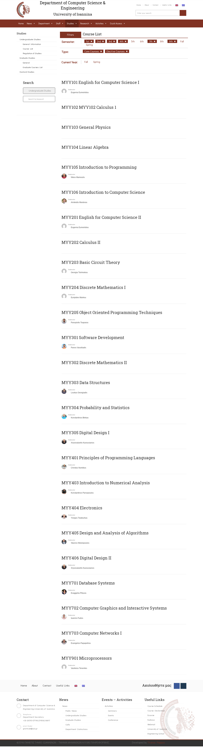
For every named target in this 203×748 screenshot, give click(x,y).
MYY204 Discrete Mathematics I (94, 287)
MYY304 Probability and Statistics (96, 407)
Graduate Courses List (33, 67)
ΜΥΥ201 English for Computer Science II (101, 217)
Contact (155, 5)
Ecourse (150, 715)
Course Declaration (156, 710)
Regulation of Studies (32, 53)
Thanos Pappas (156, 742)
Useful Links (166, 5)
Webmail (151, 724)
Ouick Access (116, 23)
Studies (70, 23)
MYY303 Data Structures (86, 382)
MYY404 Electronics (82, 507)
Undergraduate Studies (30, 39)
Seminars (112, 710)
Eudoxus (151, 719)
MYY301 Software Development (93, 337)
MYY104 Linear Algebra (85, 147)
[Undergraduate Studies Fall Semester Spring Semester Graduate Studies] (39, 91)
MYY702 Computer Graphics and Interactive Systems (114, 608)
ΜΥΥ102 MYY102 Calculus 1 (89, 107)
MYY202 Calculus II (81, 242)
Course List (28, 48)
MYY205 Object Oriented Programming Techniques (112, 312)
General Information (32, 44)
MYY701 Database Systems (88, 583)
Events (111, 715)
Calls (67, 724)
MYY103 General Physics (86, 127)
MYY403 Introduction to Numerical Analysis (106, 482)
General (26, 62)
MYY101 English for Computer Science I (100, 82)
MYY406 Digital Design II (86, 558)
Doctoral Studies (27, 71)
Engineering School (155, 733)
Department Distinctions (76, 729)
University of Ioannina (157, 729)
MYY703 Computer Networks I (92, 633)
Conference (113, 720)
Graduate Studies (27, 57)
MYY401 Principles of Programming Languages (108, 457)
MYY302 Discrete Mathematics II (94, 362)
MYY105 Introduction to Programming (99, 167)
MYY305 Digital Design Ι (85, 432)
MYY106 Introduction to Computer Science (103, 192)
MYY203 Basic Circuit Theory (91, 262)
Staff (58, 23)
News (29, 23)
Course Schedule (154, 706)
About (147, 5)
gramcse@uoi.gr (30, 728)
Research (84, 23)
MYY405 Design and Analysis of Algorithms (105, 533)
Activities (99, 23)
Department (44, 23)
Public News (71, 710)
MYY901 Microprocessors (87, 658)
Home (138, 5)
